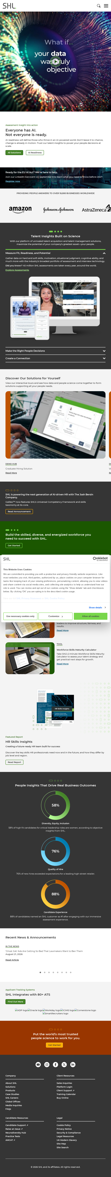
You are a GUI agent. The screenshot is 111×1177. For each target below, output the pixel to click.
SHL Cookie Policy (55, 598)
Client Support (65, 1090)
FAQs (8, 1109)
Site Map (61, 1143)
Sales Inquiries (64, 1083)
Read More (63, 630)
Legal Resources (65, 1136)
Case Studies (12, 1094)
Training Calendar (66, 1094)
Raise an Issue (14, 1129)
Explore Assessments (17, 270)
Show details (95, 607)
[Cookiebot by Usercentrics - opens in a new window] (95, 559)
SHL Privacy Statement (28, 598)
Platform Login (64, 1087)
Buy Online (63, 1098)
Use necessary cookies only (20, 616)
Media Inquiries (13, 1105)
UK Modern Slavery (67, 1140)
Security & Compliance (69, 1132)
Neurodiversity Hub (15, 1132)
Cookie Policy (64, 1125)
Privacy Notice (64, 1129)
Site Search (63, 1147)
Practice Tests (12, 1136)
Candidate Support (16, 1125)
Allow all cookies (90, 616)
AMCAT (10, 1140)
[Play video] (55, 61)
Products (10, 1090)
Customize (53, 616)
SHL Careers (11, 1098)
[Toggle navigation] (106, 5)
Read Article (12, 960)
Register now (12, 181)
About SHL (11, 1083)
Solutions (10, 1087)
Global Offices (12, 1101)
